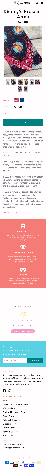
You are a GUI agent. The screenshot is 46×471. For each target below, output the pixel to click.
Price (5, 107)
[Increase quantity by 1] (26, 113)
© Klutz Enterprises (22, 458)
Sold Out (23, 122)
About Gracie (8, 416)
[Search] (37, 3)
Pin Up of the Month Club (14, 412)
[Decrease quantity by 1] (15, 113)
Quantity (7, 113)
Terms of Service (10, 432)
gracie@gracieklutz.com (13, 448)
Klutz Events (8, 436)
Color (6, 100)
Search (6, 400)
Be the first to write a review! (23, 331)
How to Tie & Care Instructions (16, 404)
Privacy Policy (9, 428)
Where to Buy (9, 408)
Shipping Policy (9, 424)
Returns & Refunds (11, 420)
